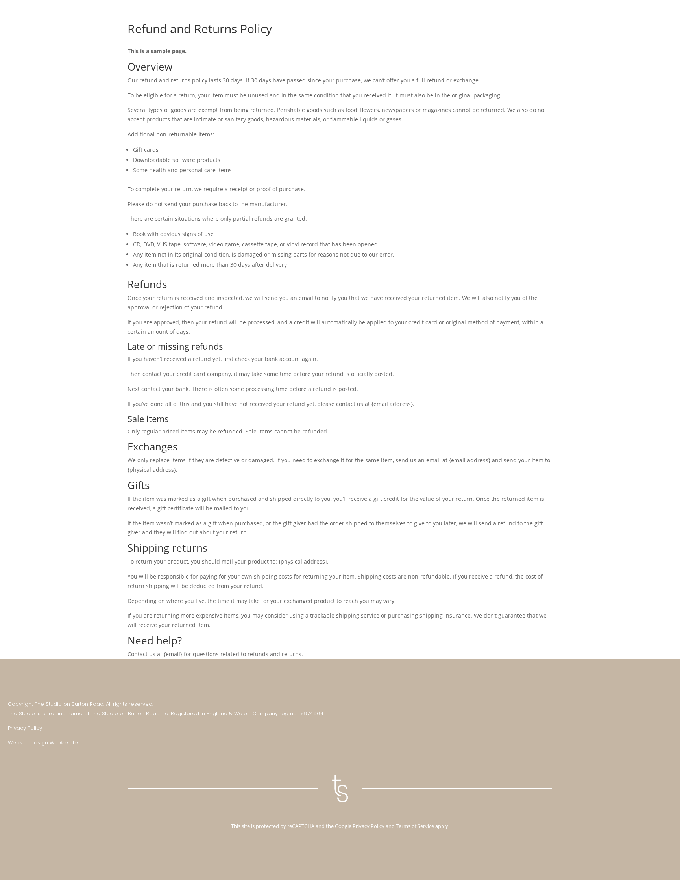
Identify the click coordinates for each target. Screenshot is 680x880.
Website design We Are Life (43, 742)
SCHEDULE (506, 16)
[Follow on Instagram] (650, 706)
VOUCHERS (545, 16)
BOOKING (469, 16)
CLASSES (402, 16)
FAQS (608, 16)
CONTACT (637, 16)
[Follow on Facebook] (666, 706)
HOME (372, 16)
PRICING (435, 16)
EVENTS (580, 16)
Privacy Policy (25, 728)
